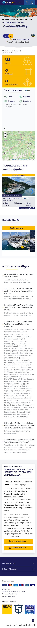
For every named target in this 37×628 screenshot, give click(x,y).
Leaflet (15, 159)
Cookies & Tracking (8, 596)
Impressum (6, 589)
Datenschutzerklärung (9, 594)
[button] (5, 133)
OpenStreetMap (23, 159)
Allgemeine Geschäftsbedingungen (13, 591)
